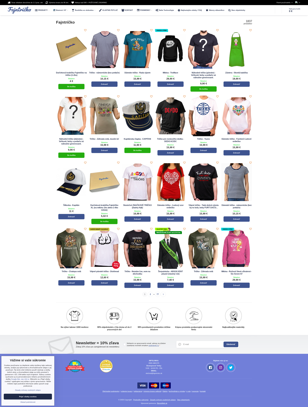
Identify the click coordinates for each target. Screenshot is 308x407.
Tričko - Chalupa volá (71, 271)
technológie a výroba (177, 391)
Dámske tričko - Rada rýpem (137, 73)
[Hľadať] (278, 10)
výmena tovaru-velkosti (152, 391)
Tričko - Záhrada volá (203, 271)
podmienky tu (154, 345)
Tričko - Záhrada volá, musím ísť (104, 139)
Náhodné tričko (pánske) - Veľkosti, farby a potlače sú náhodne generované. (203, 75)
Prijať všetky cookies (28, 397)
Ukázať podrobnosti (27, 402)
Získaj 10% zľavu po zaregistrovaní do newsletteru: (97, 347)
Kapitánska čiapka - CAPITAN (137, 139)
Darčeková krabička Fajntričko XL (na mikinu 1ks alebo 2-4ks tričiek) (104, 207)
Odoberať (230, 344)
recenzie (195, 391)
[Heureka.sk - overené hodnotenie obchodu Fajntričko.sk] (106, 372)
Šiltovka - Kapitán (71, 205)
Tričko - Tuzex (203, 139)
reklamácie (138, 391)
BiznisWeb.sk (162, 403)
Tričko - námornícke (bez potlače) (104, 73)
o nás (188, 391)
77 (158, 294)
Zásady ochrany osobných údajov (163, 400)
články (165, 391)
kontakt (203, 391)
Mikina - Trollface (170, 73)
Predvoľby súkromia (140, 400)
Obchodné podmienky (111, 391)
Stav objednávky (183, 400)
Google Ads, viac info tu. (20, 379)
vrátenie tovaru (126, 391)
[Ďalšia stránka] (163, 294)
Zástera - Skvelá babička (236, 73)
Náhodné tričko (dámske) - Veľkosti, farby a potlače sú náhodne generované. (71, 141)
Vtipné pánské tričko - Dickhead (104, 271)
